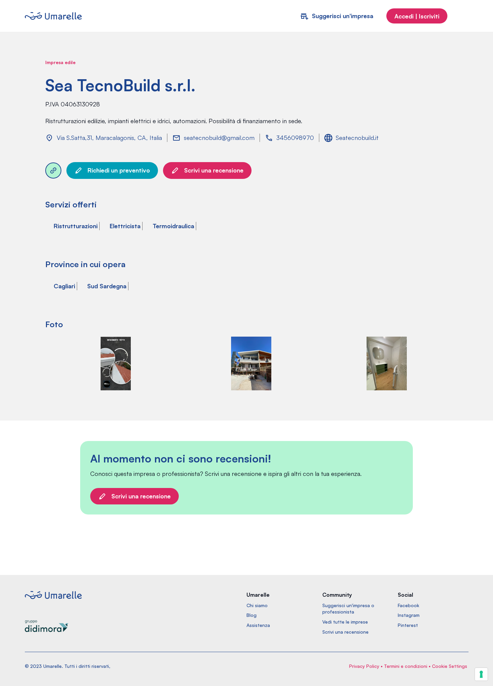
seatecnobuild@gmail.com (219, 137)
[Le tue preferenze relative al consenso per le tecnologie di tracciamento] (481, 674)
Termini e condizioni (405, 666)
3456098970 (295, 137)
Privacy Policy (364, 666)
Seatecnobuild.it (357, 137)
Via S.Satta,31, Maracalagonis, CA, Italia (109, 137)
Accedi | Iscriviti (416, 16)
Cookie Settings (449, 666)
